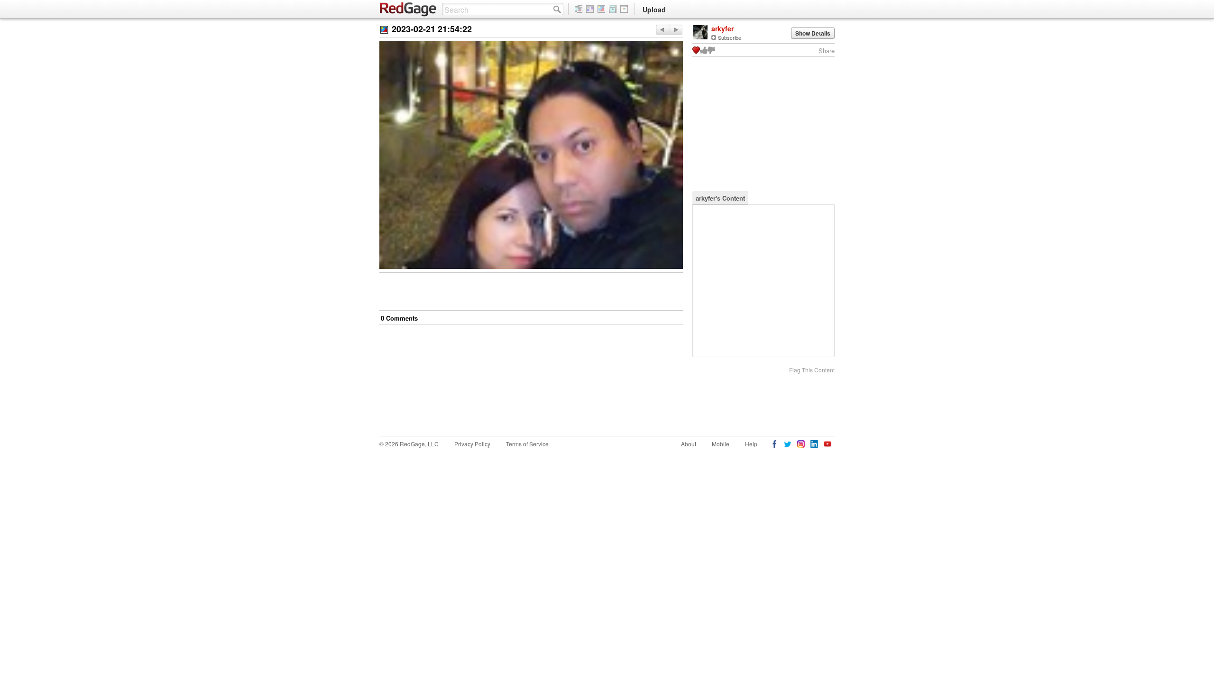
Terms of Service (527, 444)
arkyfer (722, 28)
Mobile (720, 444)
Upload (654, 9)
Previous (675, 30)
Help (751, 444)
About (688, 444)
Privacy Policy (472, 444)
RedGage (408, 9)
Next (662, 30)
